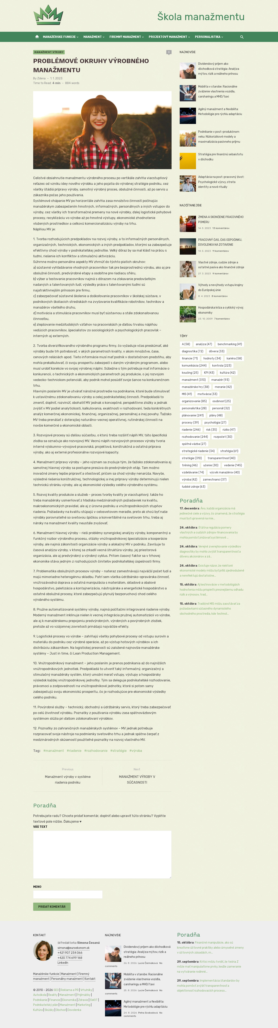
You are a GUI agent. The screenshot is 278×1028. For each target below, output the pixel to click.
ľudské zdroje (193, 486)
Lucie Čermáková (148, 963)
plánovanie (193, 415)
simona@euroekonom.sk (74, 948)
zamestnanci (215, 479)
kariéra (234, 358)
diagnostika (192, 351)
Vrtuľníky (86, 990)
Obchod (61, 1010)
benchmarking (230, 344)
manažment (55, 751)
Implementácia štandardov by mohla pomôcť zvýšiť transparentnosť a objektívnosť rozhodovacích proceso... (208, 985)
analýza (204, 344)
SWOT (94, 1000)
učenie (210, 465)
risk (211, 429)
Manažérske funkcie (59, 37)
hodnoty (212, 358)
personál (221, 408)
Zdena (41, 78)
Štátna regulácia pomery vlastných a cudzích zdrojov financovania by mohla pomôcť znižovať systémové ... (209, 532)
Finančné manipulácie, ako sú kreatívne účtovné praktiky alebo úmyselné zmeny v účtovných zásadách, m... (210, 947)
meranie (223, 387)
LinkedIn (63, 963)
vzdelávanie (193, 472)
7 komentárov (222, 318)
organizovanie (194, 401)
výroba (137, 751)
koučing (190, 372)
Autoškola (39, 995)
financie (190, 358)
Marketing (83, 1005)
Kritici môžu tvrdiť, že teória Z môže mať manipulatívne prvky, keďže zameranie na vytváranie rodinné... (209, 966)
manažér (220, 380)
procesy (190, 422)
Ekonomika (69, 1000)
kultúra (227, 372)
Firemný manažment (125, 37)
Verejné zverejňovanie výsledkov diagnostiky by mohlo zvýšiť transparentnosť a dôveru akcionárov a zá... (210, 551)
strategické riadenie (198, 451)
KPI (209, 372)
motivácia (207, 394)
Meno (37, 887)
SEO (56, 990)
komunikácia (194, 365)
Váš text (40, 827)
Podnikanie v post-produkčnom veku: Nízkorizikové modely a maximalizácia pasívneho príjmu (219, 136)
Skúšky (49, 1010)
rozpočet (223, 437)
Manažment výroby (48, 52)
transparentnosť (221, 458)
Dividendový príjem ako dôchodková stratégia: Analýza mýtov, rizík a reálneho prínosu (218, 69)
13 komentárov (221, 228)
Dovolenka (74, 1010)
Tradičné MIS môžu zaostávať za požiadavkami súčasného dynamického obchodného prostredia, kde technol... (210, 608)
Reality (53, 995)
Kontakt (90, 979)
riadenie (75, 751)
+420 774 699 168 (70, 958)
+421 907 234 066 (70, 953)
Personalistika (207, 37)
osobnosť (221, 401)
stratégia (229, 451)
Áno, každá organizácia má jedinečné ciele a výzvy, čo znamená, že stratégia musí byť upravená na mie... (212, 513)
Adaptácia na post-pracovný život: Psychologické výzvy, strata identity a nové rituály (221, 182)
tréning (190, 465)
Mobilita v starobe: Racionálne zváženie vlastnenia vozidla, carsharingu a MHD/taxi (217, 91)
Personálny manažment (67, 979)
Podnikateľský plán (45, 1005)
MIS (187, 394)
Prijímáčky (84, 995)
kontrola (221, 365)
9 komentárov (220, 273)
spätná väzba (194, 444)
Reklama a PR (70, 990)
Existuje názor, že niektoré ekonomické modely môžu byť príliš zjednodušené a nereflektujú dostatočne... (212, 570)
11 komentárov (220, 251)
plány (216, 415)
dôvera (216, 351)
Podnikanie (40, 1000)
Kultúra (38, 1010)
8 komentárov (220, 296)
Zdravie (83, 1000)
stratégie (120, 751)
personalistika (194, 408)
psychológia (215, 422)
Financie (54, 1000)
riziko (229, 429)
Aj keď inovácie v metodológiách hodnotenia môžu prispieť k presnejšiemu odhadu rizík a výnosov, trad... (211, 589)
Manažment (92, 37)
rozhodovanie (96, 751)
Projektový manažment (168, 37)
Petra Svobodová (148, 1012)
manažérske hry (195, 387)
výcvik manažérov (225, 472)
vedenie (233, 465)
